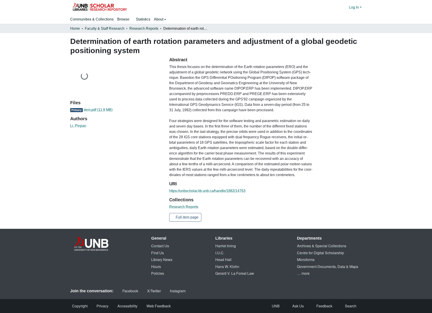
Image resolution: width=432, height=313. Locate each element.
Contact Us (160, 245)
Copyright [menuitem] (80, 305)
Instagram (178, 290)
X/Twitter (154, 290)
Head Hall (223, 259)
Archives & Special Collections (321, 245)
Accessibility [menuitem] (127, 305)
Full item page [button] (186, 217)
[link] (117, 110)
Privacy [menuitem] (102, 305)
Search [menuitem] (350, 305)
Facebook (130, 290)
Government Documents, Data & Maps (327, 266)
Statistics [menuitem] (143, 19)
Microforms (306, 259)
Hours (156, 266)
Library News (161, 259)
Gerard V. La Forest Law (234, 273)
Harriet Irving (225, 245)
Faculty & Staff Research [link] (104, 28)
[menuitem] (124, 19)
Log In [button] (354, 7)
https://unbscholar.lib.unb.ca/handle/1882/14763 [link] (207, 191)
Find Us (157, 252)
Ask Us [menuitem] (298, 305)
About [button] (159, 19)
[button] (99, 7)
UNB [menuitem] (276, 305)
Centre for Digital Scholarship (320, 252)
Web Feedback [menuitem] (158, 305)
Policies (157, 273)
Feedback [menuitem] (324, 305)
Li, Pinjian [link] (78, 126)
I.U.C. (219, 252)
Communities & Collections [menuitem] (92, 19)
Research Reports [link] (143, 28)
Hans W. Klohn (227, 266)
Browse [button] (123, 19)
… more (303, 273)
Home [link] (75, 28)
